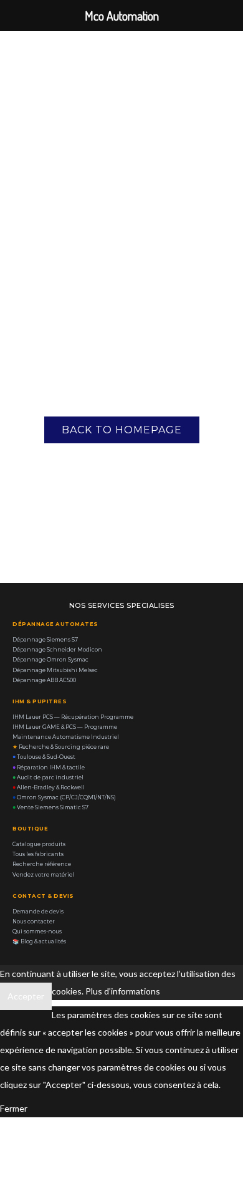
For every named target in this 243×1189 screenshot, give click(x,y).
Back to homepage (122, 430)
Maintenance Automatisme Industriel (65, 737)
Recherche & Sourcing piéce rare (60, 747)
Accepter (25, 996)
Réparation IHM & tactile (48, 767)
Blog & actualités (39, 941)
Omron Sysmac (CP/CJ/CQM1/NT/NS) (64, 797)
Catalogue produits (38, 844)
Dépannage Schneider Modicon (57, 650)
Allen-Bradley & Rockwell (48, 787)
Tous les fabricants (38, 854)
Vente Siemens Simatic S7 (50, 807)
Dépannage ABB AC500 (44, 680)
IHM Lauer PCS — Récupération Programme (72, 717)
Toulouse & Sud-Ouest (43, 757)
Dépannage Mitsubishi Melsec (55, 670)
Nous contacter (33, 921)
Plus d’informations (122, 991)
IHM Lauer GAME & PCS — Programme (64, 727)
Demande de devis (38, 911)
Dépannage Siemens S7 (45, 640)
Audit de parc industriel (47, 777)
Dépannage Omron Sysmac (50, 660)
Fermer (13, 1108)
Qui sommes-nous (37, 931)
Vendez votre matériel (43, 875)
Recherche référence (41, 864)
